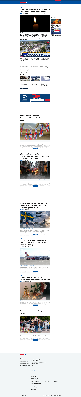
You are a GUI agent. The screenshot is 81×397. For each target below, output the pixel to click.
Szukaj (53, 0)
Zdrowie (52, 2)
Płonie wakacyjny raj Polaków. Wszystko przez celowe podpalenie (56, 26)
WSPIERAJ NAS (35, 392)
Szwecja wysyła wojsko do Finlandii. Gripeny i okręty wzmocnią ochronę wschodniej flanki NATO (33, 205)
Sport (42, 2)
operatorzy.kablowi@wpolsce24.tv (35, 379)
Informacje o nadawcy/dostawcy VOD (57, 395)
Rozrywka (45, 2)
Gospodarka (39, 2)
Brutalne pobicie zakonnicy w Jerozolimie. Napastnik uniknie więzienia (35, 278)
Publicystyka (48, 2)
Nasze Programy (56, 2)
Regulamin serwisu (48, 395)
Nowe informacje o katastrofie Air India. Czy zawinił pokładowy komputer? (24, 83)
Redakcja (21, 0)
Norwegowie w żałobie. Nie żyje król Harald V (33, 312)
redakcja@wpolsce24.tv (34, 372)
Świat (36, 2)
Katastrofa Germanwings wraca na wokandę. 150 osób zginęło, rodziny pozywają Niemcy (33, 242)
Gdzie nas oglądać (25, 0)
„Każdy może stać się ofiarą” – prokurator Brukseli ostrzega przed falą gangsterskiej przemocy (34, 156)
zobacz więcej (35, 148)
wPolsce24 (21, 13)
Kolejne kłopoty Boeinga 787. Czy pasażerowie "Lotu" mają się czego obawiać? (35, 83)
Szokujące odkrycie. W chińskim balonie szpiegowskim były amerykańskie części (44, 84)
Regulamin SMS (52, 395)
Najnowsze (30, 2)
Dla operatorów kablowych (30, 0)
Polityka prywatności (45, 395)
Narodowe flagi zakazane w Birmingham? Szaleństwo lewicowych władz (34, 118)
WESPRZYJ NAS (35, 0)
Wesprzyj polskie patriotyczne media (56, 36)
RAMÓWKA (38, 0)
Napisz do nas (26, 366)
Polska (34, 2)
